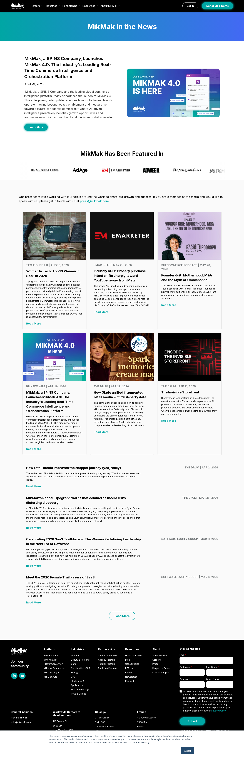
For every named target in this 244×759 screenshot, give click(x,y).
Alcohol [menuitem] (75, 655)
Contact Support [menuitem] (161, 672)
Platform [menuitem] (49, 649)
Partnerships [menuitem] (106, 649)
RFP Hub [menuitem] (129, 668)
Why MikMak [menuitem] (50, 659)
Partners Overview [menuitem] (108, 655)
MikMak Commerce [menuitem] (54, 668)
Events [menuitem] (128, 672)
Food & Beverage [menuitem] (80, 689)
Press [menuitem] (155, 664)
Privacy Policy (218, 710)
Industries (51, 5)
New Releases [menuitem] (51, 655)
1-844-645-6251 (19, 717)
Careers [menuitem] (156, 659)
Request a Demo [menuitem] (161, 668)
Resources (89, 5)
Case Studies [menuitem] (132, 664)
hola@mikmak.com (21, 722)
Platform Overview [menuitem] (53, 664)
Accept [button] (187, 750)
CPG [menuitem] (73, 676)
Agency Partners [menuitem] (106, 659)
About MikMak (109, 5)
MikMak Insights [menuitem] (52, 672)
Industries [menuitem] (77, 649)
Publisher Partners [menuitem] (107, 668)
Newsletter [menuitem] (131, 676)
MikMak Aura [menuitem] (50, 676)
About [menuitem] (156, 649)
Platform (36, 5)
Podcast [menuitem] (129, 681)
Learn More (36, 127)
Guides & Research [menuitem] (135, 655)
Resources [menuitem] (132, 649)
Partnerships (70, 5)
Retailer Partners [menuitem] (106, 664)
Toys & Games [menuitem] (78, 693)
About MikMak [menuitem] (159, 655)
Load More (122, 616)
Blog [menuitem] (127, 659)
